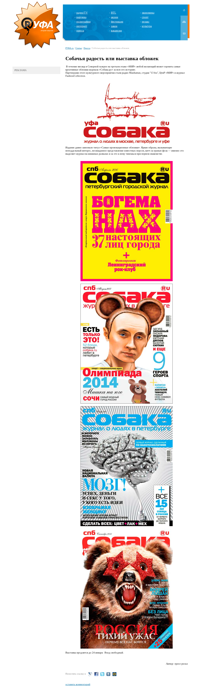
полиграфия (83, 21)
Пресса (87, 48)
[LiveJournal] (90, 675)
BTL (113, 12)
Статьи (78, 48)
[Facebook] (96, 675)
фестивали (117, 21)
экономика (148, 12)
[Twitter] (102, 675)
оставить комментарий (77, 684)
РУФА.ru (69, 48)
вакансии (116, 30)
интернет (81, 26)
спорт (145, 17)
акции (114, 17)
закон (114, 26)
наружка (81, 17)
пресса (80, 30)
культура (147, 26)
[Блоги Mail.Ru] (114, 675)
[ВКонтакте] (108, 675)
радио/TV (82, 12)
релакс (145, 21)
